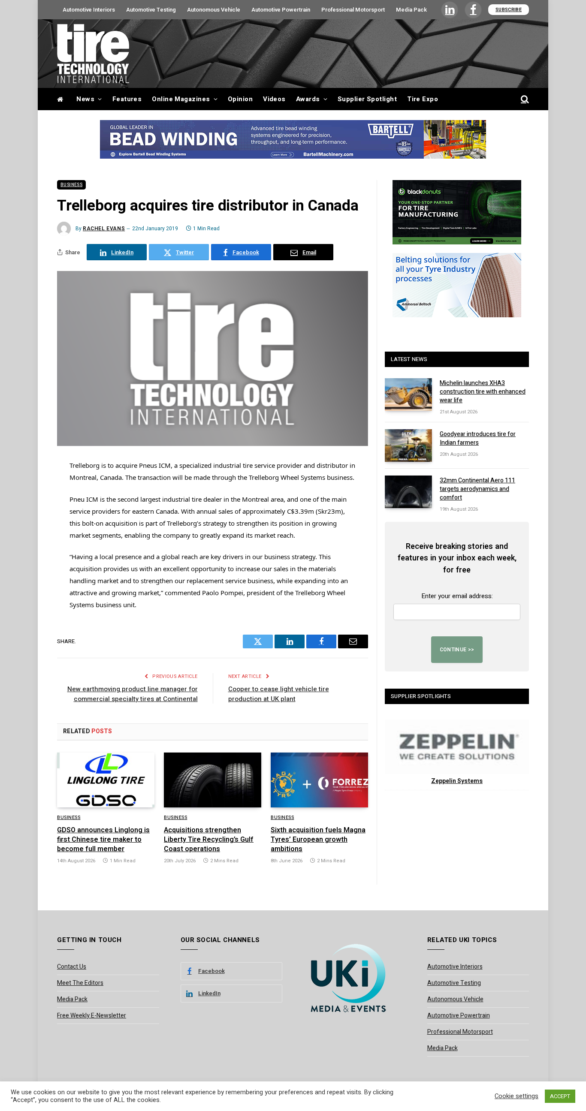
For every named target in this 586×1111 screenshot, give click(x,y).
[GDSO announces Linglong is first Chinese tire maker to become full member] (105, 780)
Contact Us (71, 966)
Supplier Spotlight (367, 99)
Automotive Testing (151, 10)
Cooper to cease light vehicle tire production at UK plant (278, 694)
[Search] (524, 99)
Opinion (240, 99)
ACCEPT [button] (560, 1096)
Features (127, 99)
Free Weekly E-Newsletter (91, 1015)
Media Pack (411, 10)
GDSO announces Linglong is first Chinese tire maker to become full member (103, 840)
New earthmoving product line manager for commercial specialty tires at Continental (132, 694)
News (85, 99)
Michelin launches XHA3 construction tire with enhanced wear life (483, 392)
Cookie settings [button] (516, 1096)
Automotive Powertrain (280, 10)
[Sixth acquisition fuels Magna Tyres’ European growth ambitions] (319, 780)
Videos (274, 99)
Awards (308, 99)
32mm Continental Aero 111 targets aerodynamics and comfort (477, 489)
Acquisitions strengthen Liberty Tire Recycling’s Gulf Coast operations (209, 840)
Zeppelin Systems (457, 781)
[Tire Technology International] (93, 53)
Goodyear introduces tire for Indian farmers (478, 438)
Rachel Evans (104, 228)
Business (71, 185)
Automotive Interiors (89, 10)
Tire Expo (422, 99)
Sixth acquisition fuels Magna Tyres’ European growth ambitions (318, 840)
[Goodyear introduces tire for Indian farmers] (408, 445)
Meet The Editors (80, 983)
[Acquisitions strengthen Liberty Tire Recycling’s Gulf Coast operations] (212, 780)
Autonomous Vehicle (213, 10)
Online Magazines (181, 99)
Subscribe (508, 9)
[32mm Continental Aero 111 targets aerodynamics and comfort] (408, 492)
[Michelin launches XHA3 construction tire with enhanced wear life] (408, 394)
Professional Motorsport (353, 10)
